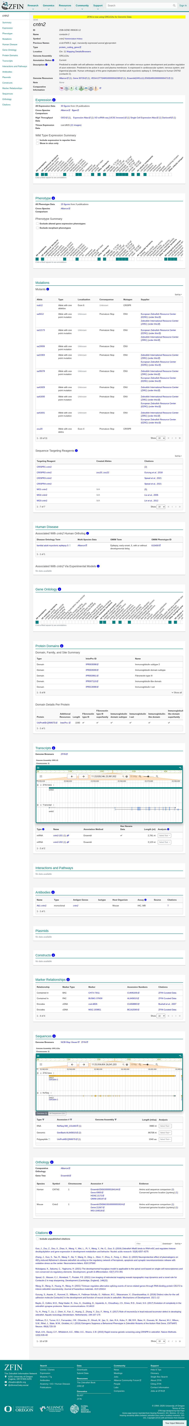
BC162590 (132, 1009)
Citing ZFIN (156, 1384)
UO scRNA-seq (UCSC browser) (109, 117)
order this (153, 317)
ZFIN (63, 754)
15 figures (65, 204)
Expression (45, 1373)
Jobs (116, 1377)
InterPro (64, 723)
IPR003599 (91, 670)
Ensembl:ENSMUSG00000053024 (107, 1204)
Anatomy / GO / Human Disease (55, 1384)
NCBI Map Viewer (69, 1042)
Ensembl (65, 1175)
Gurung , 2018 (153, 472)
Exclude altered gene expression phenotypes (62, 223)
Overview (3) (42, 1113)
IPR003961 (91, 675)
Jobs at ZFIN (157, 1391)
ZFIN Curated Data (167, 993)
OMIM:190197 (97, 1199)
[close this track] (41, 785)
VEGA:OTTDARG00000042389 (105, 78)
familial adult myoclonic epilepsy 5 (52, 545)
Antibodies (45, 1380)
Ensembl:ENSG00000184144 (104, 1189)
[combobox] (141, 5)
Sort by (177, 295)
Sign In (183, 5)
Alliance (62, 78)
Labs (116, 1387)
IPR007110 (91, 681)
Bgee (74, 110)
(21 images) (76, 125)
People (117, 1384)
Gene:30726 (79, 78)
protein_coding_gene (69, 47)
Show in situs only (49, 143)
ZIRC (79, 1386)
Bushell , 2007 (167, 1004)
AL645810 (132, 998)
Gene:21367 (96, 1207)
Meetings (118, 1373)
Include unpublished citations (55, 1239)
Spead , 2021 (153, 478)
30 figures (66, 106)
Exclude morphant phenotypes (55, 228)
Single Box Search (159, 1377)
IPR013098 (91, 687)
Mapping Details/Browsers (79, 51)
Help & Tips (156, 1369)
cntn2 (75, 905)
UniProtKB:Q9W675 (46, 723)
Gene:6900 (96, 1192)
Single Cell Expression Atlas (143, 117)
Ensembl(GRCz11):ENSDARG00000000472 (147, 78)
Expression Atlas (80, 117)
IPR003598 (91, 664)
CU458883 (132, 1004)
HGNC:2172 (96, 1195)
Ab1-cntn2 (41, 905)
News (116, 1369)
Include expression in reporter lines (58, 140)
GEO (63, 117)
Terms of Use (178, 1408)
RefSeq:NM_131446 (66, 1126)
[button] (43, 1119)
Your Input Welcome (174, 1423)
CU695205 (132, 993)
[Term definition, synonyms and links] (70, 545)
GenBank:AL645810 (66, 1132)
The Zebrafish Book (86, 1382)
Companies (119, 1391)
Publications (45, 1387)
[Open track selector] (41, 776)
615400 (155, 545)
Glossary (155, 1373)
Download (167, 1244)
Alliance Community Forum (126, 1380)
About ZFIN (156, 1380)
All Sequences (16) (57, 1113)
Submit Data (82, 1373)
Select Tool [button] (163, 836)
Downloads (82, 1369)
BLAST (80, 1395)
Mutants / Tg (46, 1377)
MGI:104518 (96, 1210)
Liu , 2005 (151, 495)
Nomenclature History (73, 39)
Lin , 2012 (151, 500)
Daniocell (166, 117)
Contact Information (160, 1387)
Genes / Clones (47, 1369)
